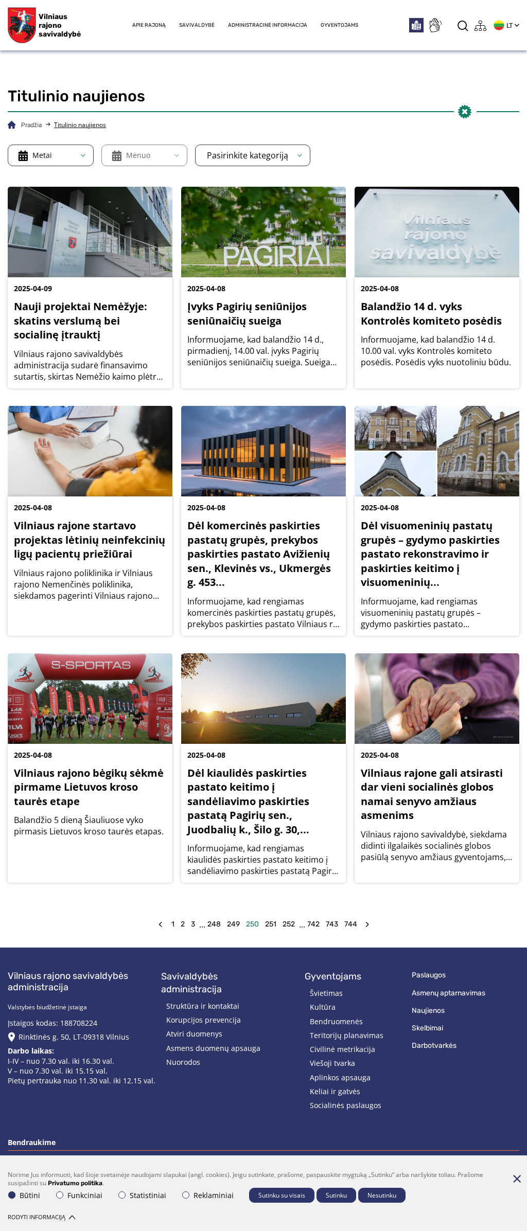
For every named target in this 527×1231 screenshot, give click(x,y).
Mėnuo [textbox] (138, 155)
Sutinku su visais (281, 1195)
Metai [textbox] (42, 155)
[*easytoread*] (416, 25)
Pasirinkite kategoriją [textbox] (247, 155)
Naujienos (428, 1010)
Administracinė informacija (267, 25)
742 (313, 924)
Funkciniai (84, 1195)
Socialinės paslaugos (345, 1105)
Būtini (30, 1195)
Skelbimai (427, 1028)
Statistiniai (148, 1195)
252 (289, 924)
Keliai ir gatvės (335, 1091)
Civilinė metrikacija (342, 1049)
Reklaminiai (214, 1195)
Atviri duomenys (194, 1034)
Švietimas (326, 993)
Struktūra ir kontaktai (202, 1006)
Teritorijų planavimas (346, 1035)
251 (270, 924)
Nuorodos (183, 1062)
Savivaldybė (197, 25)
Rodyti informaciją (36, 1217)
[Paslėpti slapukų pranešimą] (516, 1178)
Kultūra (323, 1007)
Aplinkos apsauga (340, 1077)
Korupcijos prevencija (203, 1020)
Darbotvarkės (434, 1045)
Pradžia (31, 125)
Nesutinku (381, 1195)
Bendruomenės (336, 1021)
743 (332, 924)
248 (214, 924)
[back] (160, 925)
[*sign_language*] (435, 25)
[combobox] (51, 155)
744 (350, 924)
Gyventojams (339, 25)
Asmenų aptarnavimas (448, 993)
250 (252, 924)
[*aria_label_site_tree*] (481, 25)
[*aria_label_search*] (463, 25)
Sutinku (336, 1195)
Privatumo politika (75, 1183)
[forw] (367, 925)
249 (233, 924)
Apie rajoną (149, 25)
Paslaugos (429, 975)
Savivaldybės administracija (191, 983)
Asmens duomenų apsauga (213, 1048)
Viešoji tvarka (332, 1063)
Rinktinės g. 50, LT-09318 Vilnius (74, 1037)
